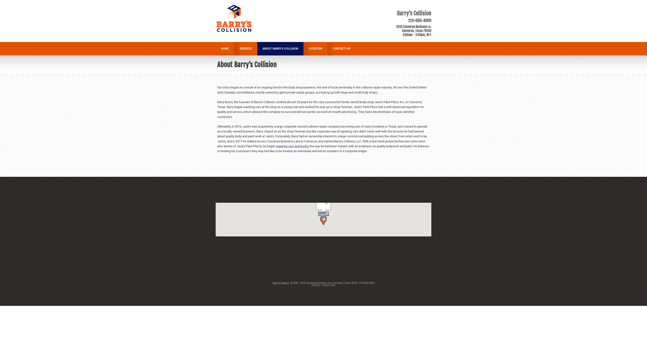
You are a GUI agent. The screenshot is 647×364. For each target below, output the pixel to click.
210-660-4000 (419, 20)
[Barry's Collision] (234, 31)
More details (324, 208)
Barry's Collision (281, 283)
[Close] (326, 203)
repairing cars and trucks (292, 146)
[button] (323, 218)
